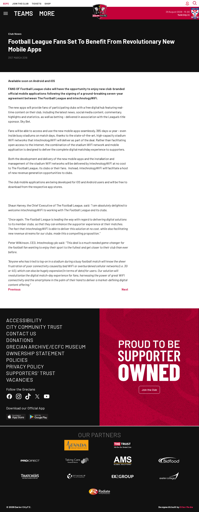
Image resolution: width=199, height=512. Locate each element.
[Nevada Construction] (76, 445)
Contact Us (21, 333)
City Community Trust (34, 327)
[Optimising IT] (76, 476)
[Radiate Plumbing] (99, 491)
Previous (14, 289)
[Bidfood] (169, 461)
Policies (17, 360)
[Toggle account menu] (187, 3)
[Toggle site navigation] (5, 13)
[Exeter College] (169, 476)
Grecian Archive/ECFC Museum (46, 347)
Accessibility (24, 320)
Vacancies (19, 380)
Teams (23, 13)
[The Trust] (123, 445)
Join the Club (149, 389)
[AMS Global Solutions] (123, 460)
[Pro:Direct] (30, 460)
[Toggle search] (195, 3)
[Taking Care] (76, 460)
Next (125, 289)
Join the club (20, 3)
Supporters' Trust (30, 373)
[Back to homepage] (99, 11)
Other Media (186, 507)
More (47, 13)
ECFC (6, 3)
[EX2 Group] (123, 476)
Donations (19, 340)
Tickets (36, 3)
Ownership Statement (35, 353)
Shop (48, 3)
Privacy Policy (25, 366)
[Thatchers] (30, 476)
